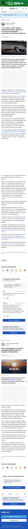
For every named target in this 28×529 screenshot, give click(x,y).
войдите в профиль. (8, 287)
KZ (23, 8)
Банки (8, 19)
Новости (11, 11)
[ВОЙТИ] (26, 8)
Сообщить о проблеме (14, 516)
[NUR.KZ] (14, 9)
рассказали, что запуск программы (15, 244)
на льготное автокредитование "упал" (15, 218)
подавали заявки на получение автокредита (14, 91)
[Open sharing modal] (18, 494)
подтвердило (12, 379)
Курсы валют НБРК (18, 11)
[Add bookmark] (25, 494)
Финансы (3, 11)
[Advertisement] (14, 78)
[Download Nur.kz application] (14, 3)
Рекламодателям (14, 520)
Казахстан (4, 260)
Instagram (15, 332)
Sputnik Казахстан (6, 197)
